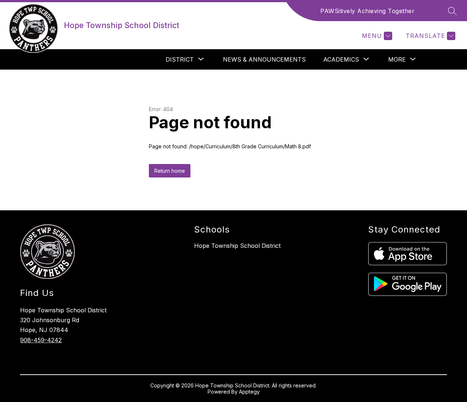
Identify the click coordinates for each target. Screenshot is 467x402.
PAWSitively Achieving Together (367, 11)
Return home (169, 171)
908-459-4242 (41, 340)
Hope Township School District (237, 245)
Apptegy (249, 392)
